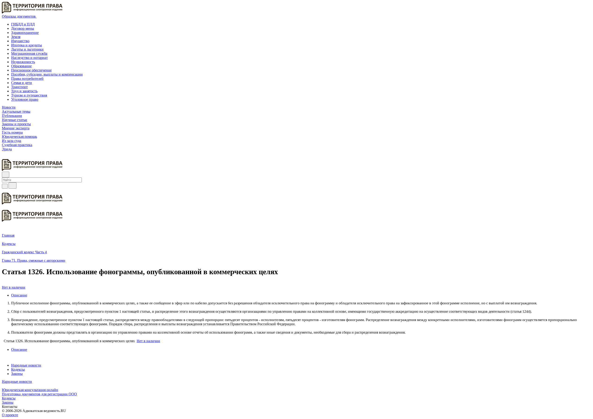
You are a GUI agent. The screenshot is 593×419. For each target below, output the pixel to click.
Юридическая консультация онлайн (30, 390)
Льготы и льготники (27, 49)
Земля (15, 37)
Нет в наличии (13, 287)
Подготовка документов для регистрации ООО (39, 394)
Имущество (20, 41)
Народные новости (26, 365)
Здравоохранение (25, 33)
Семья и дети (21, 83)
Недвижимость (23, 62)
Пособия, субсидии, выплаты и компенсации (47, 74)
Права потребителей (27, 79)
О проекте (10, 415)
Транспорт (19, 87)
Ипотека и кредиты (26, 45)
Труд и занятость (24, 91)
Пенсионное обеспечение (31, 70)
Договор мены (22, 28)
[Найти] (12, 185)
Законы (17, 374)
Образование (21, 66)
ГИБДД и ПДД (23, 24)
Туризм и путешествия (29, 95)
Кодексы (18, 369)
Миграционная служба (29, 53)
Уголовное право (24, 99)
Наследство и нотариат (29, 58)
